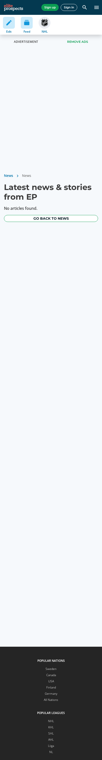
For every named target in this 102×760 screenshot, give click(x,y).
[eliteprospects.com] (13, 7)
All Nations (51, 700)
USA (51, 681)
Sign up (50, 7)
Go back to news (51, 218)
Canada (51, 675)
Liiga (51, 746)
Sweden (51, 669)
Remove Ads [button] (77, 42)
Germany (51, 693)
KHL (51, 727)
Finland (51, 687)
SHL (51, 733)
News (8, 175)
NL (51, 752)
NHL (51, 721)
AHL (51, 739)
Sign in (69, 7)
